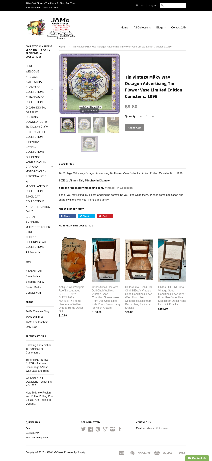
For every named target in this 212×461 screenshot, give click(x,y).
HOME (30, 66)
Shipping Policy (35, 281)
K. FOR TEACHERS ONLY (38, 209)
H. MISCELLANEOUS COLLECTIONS (37, 186)
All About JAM (34, 271)
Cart (141, 5)
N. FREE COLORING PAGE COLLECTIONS (37, 242)
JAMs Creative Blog (37, 311)
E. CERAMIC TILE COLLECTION (37, 134)
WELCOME (32, 71)
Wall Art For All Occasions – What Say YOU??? (39, 382)
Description (66, 163)
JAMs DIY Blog (35, 316)
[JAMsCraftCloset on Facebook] (90, 430)
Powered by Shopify (74, 452)
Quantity (130, 116)
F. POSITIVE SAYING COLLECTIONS (35, 147)
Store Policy (33, 276)
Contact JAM (178, 27)
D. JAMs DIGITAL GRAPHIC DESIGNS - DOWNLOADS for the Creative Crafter (37, 117)
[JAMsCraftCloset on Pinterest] (97, 430)
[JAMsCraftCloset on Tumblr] (119, 430)
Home (124, 27)
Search (29, 428)
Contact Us (198, 458)
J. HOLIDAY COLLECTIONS (35, 199)
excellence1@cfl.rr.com (155, 428)
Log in (152, 5)
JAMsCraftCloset (54, 452)
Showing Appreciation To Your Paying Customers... (39, 349)
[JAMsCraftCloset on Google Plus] (105, 430)
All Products (33, 252)
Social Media (33, 287)
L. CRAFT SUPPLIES (32, 219)
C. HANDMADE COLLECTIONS (35, 100)
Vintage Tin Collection (119, 187)
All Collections (142, 27)
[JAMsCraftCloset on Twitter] (83, 430)
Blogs (160, 27)
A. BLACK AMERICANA (34, 79)
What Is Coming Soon (37, 437)
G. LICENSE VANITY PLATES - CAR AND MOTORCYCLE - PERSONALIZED (37, 167)
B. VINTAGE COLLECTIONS (35, 89)
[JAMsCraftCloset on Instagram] (112, 430)
